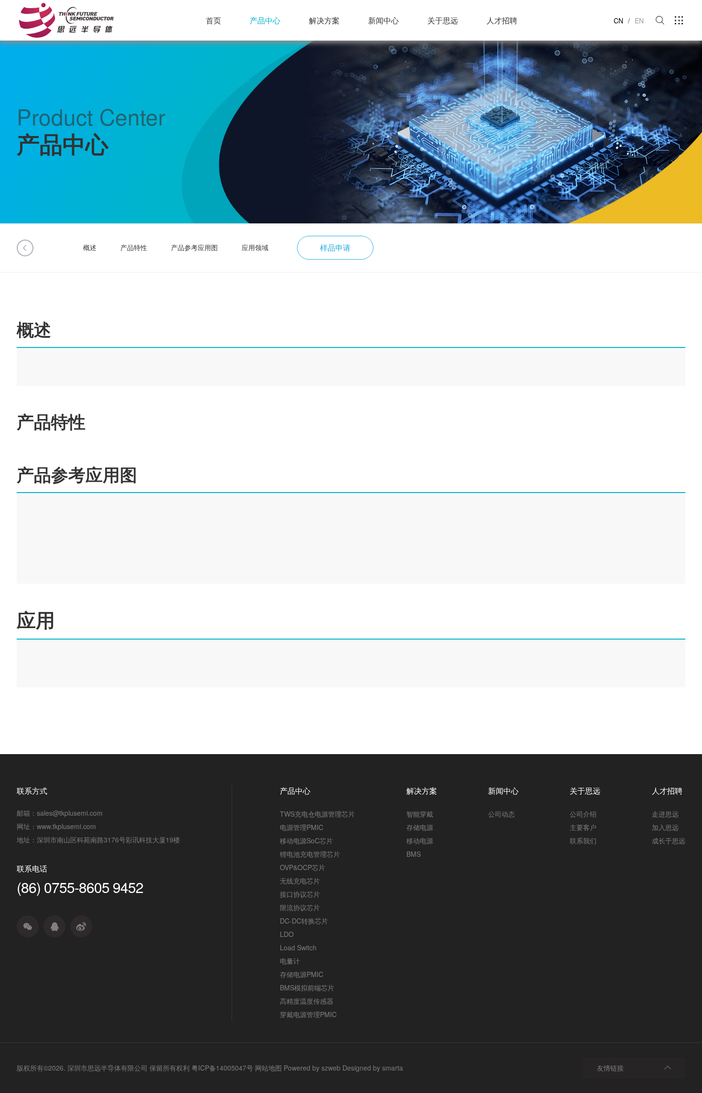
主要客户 (583, 827)
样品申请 (335, 247)
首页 (213, 20)
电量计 (290, 961)
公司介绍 (583, 814)
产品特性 (133, 247)
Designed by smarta (372, 1067)
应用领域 (255, 247)
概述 (89, 247)
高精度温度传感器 (306, 1001)
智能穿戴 (419, 814)
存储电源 (419, 827)
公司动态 (501, 814)
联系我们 (583, 840)
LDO (287, 934)
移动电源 (419, 840)
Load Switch (298, 947)
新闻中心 (383, 20)
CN (618, 20)
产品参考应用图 (194, 247)
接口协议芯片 (300, 894)
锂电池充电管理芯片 (310, 854)
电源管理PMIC (301, 827)
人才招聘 (502, 20)
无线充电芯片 (300, 880)
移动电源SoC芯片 (306, 840)
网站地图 (268, 1067)
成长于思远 (668, 840)
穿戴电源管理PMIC (308, 1014)
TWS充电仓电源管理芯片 (317, 814)
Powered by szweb (312, 1067)
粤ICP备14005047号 (222, 1067)
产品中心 (265, 20)
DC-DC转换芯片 (304, 920)
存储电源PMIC (301, 974)
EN (639, 20)
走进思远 (665, 814)
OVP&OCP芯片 (302, 867)
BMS (413, 854)
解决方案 (324, 20)
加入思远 (665, 827)
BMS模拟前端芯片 (307, 987)
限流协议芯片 (300, 907)
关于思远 (442, 20)
